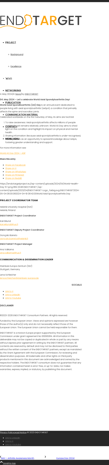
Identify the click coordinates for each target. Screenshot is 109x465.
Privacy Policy (7, 432)
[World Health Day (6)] (41, 69)
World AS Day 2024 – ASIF (13, 153)
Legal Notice (20, 432)
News (18, 94)
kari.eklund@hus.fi (9, 224)
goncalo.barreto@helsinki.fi (14, 238)
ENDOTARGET (31, 94)
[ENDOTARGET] (41, 28)
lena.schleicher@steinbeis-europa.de (19, 278)
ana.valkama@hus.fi (10, 252)
